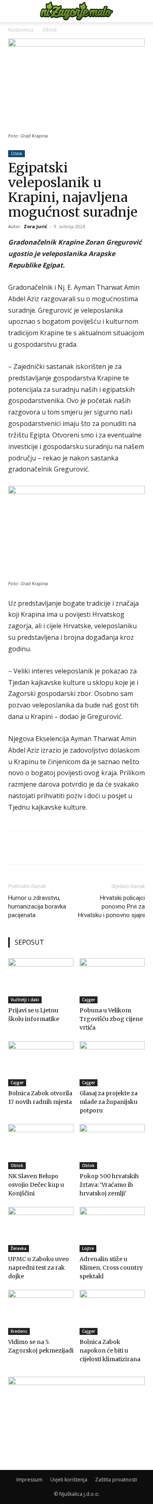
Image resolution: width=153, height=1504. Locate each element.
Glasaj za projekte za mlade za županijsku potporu (108, 1102)
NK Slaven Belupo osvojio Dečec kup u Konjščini (36, 1184)
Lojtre (88, 1248)
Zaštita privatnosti (116, 1479)
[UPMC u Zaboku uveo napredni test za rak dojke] (40, 1229)
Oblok (49, 29)
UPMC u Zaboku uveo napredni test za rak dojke (38, 1267)
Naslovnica (20, 29)
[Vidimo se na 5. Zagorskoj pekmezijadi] (40, 1312)
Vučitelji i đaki (25, 1000)
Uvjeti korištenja (68, 1479)
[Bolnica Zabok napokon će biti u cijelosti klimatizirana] (112, 1312)
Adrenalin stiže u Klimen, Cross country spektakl (111, 1267)
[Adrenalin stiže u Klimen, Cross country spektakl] (112, 1229)
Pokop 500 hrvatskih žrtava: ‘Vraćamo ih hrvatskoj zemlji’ (109, 1184)
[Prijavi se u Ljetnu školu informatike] (40, 980)
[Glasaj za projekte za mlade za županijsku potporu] (112, 1063)
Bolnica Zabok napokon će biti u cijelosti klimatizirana (110, 1350)
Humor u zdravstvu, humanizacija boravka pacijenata (37, 906)
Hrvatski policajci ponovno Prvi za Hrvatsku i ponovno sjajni (111, 906)
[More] (61, 848)
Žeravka (19, 1248)
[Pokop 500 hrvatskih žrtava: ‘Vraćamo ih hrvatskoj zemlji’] (112, 1146)
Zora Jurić (35, 226)
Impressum (29, 1479)
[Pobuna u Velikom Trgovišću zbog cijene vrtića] (112, 980)
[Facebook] (42, 848)
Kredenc (19, 1331)
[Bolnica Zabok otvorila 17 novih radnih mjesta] (40, 1063)
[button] (14, 11)
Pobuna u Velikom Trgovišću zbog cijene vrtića (111, 1019)
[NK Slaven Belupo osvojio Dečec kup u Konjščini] (40, 1146)
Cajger (88, 1000)
